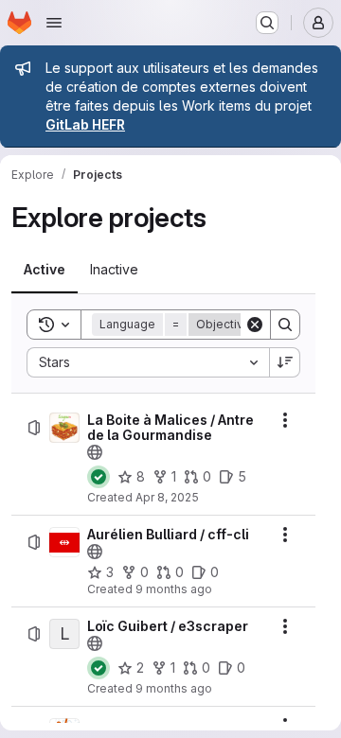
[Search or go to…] (267, 22)
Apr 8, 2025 (167, 497)
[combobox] (148, 362)
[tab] (44, 269)
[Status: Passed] (98, 477)
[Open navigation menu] (54, 23)
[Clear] (254, 324)
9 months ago (173, 589)
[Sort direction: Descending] (285, 362)
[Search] (285, 324)
